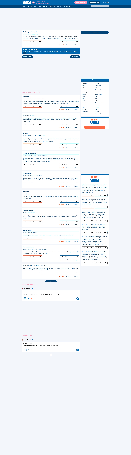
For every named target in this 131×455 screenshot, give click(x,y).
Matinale (25, 133)
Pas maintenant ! (28, 173)
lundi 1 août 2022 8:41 (27, 292)
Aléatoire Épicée (43, 6)
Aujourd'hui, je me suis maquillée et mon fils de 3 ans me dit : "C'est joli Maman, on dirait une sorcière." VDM (48, 235)
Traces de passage (28, 247)
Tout (24, 6)
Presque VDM (67, 6)
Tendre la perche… (28, 210)
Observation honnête (29, 153)
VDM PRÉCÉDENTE (27, 56)
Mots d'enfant (27, 230)
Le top (50, 6)
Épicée (35, 6)
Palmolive (26, 192)
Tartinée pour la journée (30, 32)
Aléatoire (29, 6)
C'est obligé (26, 97)
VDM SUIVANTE (75, 56)
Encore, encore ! (51, 281)
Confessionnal (58, 6)
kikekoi (26, 288)
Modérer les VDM (94, 2)
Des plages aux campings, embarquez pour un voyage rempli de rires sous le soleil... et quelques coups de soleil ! (50, 51)
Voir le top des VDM (94, 127)
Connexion (106, 2)
